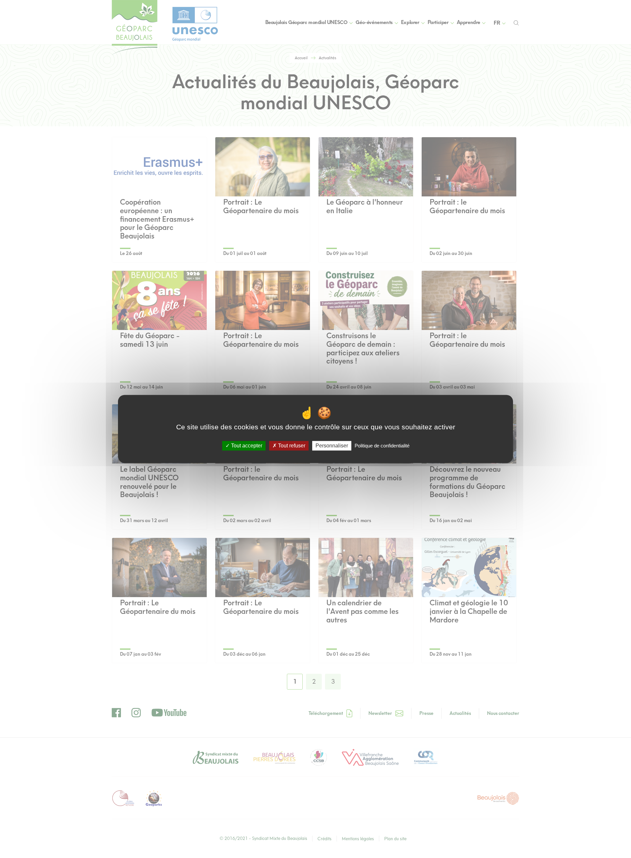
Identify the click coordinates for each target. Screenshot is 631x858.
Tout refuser (291, 445)
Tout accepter (246, 445)
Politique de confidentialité (382, 445)
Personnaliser (332, 445)
